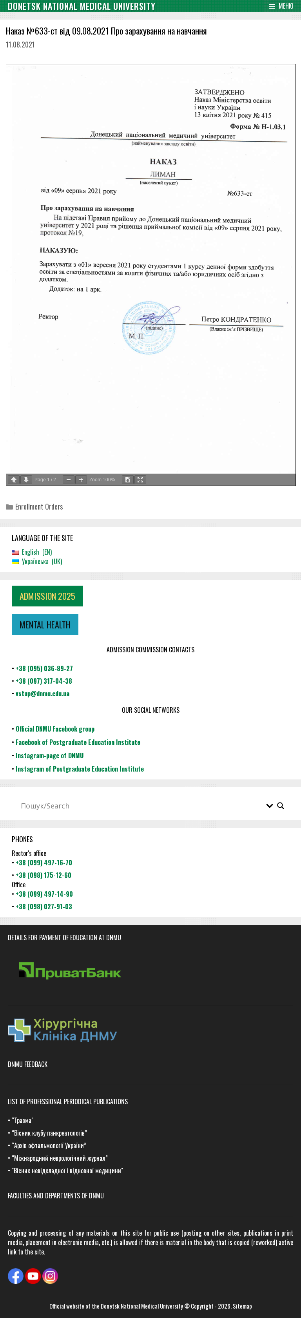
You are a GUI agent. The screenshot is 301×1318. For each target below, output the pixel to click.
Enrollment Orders (39, 506)
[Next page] (26, 479)
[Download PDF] (128, 479)
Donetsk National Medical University (142, 1306)
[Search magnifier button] (280, 805)
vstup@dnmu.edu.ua (42, 693)
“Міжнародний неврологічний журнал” (60, 1158)
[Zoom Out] (68, 479)
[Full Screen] (140, 479)
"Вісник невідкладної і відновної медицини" (67, 1170)
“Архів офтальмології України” (49, 1145)
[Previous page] (14, 479)
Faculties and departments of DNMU (56, 1195)
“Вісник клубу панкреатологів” (49, 1133)
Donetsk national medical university (82, 6)
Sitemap (242, 1306)
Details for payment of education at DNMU (64, 937)
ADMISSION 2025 (47, 596)
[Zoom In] (81, 479)
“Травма (21, 1120)
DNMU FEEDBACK (27, 1064)
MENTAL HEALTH (45, 624)
